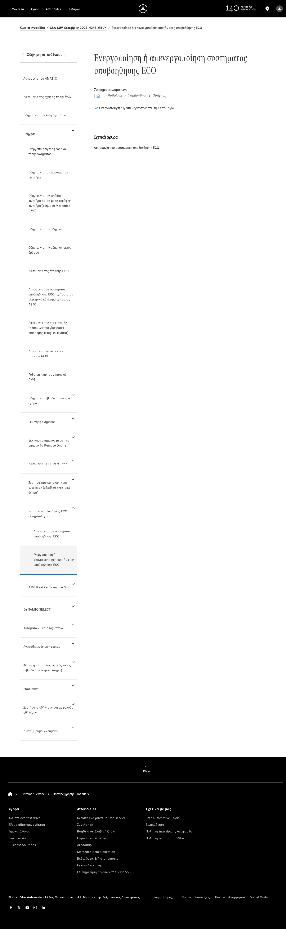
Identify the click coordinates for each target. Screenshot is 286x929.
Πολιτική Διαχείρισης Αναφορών (169, 831)
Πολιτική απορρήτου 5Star (165, 838)
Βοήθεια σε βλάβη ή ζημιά (96, 831)
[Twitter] (19, 907)
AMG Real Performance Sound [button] (50, 587)
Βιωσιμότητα (155, 824)
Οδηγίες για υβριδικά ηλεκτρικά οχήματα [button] (50, 400)
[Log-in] (279, 8)
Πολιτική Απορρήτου (230, 897)
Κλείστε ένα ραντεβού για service (101, 818)
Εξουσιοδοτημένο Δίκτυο (26, 824)
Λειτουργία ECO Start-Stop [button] (48, 464)
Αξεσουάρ (84, 845)
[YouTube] (27, 907)
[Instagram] (35, 907)
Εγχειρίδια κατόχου (91, 865)
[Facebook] (10, 907)
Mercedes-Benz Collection (96, 852)
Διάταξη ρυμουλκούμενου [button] (41, 731)
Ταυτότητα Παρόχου (161, 897)
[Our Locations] (267, 8)
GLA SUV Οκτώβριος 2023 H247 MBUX (78, 27)
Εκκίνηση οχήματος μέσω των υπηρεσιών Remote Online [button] (48, 443)
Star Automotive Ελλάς (162, 818)
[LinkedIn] (43, 907)
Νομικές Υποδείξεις (196, 897)
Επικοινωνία (17, 838)
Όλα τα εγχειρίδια (32, 27)
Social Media (259, 897)
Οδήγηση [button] (29, 134)
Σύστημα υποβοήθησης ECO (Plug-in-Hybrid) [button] (47, 513)
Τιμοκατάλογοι (19, 831)
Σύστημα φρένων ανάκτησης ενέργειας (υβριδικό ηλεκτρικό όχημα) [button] (49, 487)
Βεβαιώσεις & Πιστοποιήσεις (97, 858)
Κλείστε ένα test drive (24, 818)
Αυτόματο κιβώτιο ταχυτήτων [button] (43, 628)
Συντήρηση (85, 824)
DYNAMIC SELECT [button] (37, 609)
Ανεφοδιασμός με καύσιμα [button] (42, 646)
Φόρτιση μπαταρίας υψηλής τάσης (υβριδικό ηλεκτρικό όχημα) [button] (47, 667)
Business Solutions (22, 845)
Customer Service (33, 794)
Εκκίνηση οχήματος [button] (41, 422)
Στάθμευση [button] (31, 689)
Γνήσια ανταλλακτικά (92, 838)
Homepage (10, 794)
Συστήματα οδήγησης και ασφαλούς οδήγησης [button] (48, 710)
